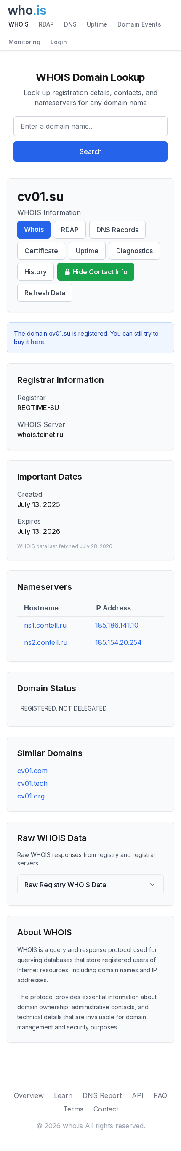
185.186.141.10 (116, 625)
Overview (29, 1095)
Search (91, 151)
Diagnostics (134, 251)
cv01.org (31, 796)
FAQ (160, 1095)
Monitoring (24, 41)
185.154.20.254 (118, 642)
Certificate (41, 251)
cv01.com (32, 770)
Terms (73, 1109)
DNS (70, 24)
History (35, 272)
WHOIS (18, 24)
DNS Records (117, 229)
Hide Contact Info (100, 272)
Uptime (97, 24)
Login (59, 41)
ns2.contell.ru (45, 642)
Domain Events (139, 24)
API (138, 1095)
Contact (105, 1109)
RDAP (46, 24)
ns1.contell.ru (45, 625)
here (37, 341)
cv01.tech (32, 783)
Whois (34, 229)
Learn (63, 1095)
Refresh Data (44, 293)
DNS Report (102, 1095)
